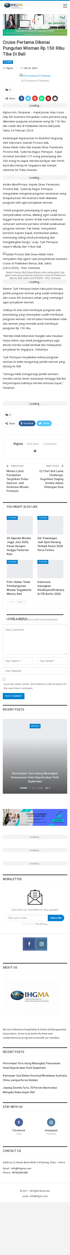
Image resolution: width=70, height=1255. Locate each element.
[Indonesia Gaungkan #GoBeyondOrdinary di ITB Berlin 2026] (50, 569)
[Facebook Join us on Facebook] (29, 944)
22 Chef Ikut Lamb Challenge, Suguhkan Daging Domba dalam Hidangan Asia (51, 479)
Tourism (8, 62)
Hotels (35, 726)
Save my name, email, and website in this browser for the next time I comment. (35, 686)
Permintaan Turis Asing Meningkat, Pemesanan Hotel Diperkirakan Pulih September (35, 777)
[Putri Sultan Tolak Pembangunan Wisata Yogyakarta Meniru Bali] (20, 569)
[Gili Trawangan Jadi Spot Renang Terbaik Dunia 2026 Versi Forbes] (50, 525)
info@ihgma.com (21, 1168)
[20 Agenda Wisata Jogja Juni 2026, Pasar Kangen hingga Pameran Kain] (20, 525)
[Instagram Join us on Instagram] (41, 944)
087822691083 (20, 1172)
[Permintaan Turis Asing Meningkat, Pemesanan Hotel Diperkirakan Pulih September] (35, 756)
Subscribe (56, 917)
